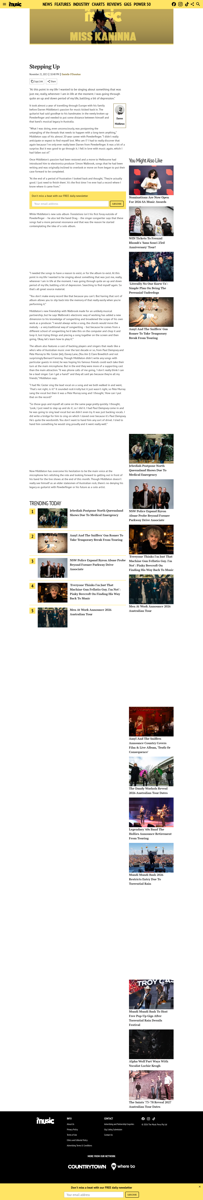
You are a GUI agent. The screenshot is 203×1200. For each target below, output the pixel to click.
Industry (81, 4)
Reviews (114, 4)
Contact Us (108, 1135)
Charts (98, 4)
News (47, 4)
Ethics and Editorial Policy (77, 1140)
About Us (70, 1124)
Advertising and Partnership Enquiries (119, 1124)
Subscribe (117, 203)
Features (63, 4)
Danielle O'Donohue (71, 74)
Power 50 (142, 4)
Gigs (127, 4)
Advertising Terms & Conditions (79, 1145)
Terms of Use (72, 1135)
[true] (199, 1186)
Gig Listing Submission (113, 1129)
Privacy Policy (72, 1129)
